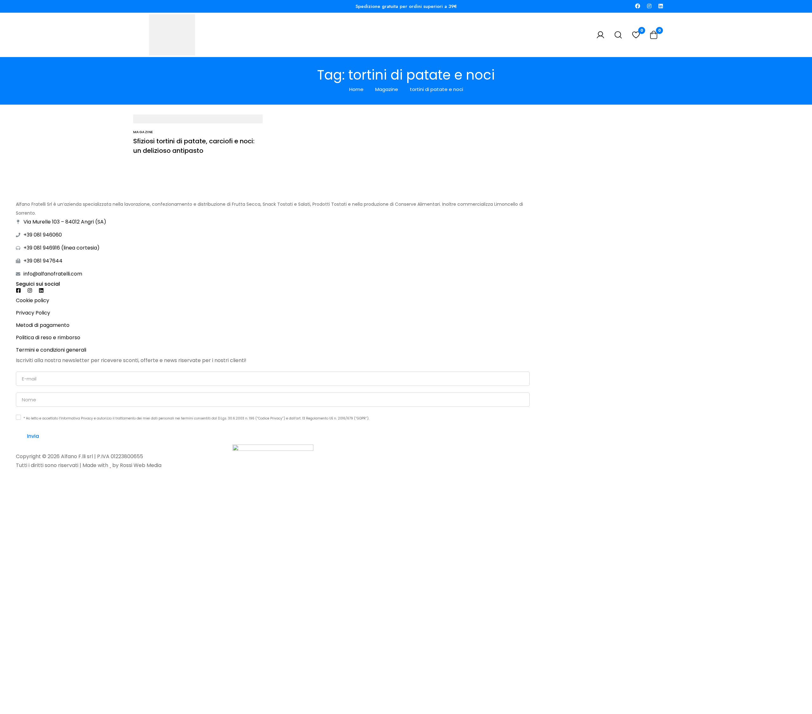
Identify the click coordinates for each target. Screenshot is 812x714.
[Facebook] (638, 6)
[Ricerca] (618, 34)
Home (356, 89)
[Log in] (600, 34)
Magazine (386, 89)
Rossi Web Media (140, 465)
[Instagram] (649, 6)
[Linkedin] (660, 6)
